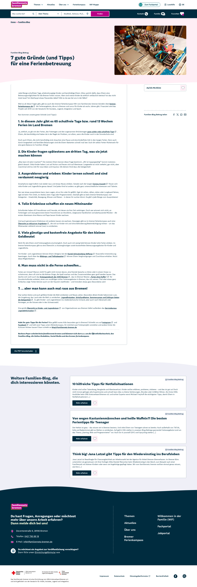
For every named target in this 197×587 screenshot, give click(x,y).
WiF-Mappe (94, 4)
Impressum (104, 576)
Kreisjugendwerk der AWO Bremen (54, 277)
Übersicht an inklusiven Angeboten (32, 223)
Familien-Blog (24, 22)
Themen (37, 4)
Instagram (106, 322)
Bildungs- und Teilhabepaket (52, 256)
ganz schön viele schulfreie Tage (100, 131)
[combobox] (75, 13)
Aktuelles (51, 4)
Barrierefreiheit (162, 576)
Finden (100, 14)
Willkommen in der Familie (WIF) (169, 517)
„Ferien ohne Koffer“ (98, 277)
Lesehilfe (171, 4)
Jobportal (164, 533)
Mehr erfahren (83, 403)
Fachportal (164, 526)
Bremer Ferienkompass (133, 538)
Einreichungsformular (45, 552)
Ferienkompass (79, 4)
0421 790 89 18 (32, 536)
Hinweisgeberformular (139, 576)
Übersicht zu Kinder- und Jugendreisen (43, 308)
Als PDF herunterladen (23, 351)
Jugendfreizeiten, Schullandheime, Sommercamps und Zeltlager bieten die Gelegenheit (68, 298)
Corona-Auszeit (99, 184)
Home (13, 22)
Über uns (62, 4)
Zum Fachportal (151, 4)
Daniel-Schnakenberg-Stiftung (80, 254)
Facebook (22, 325)
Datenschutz (119, 576)
